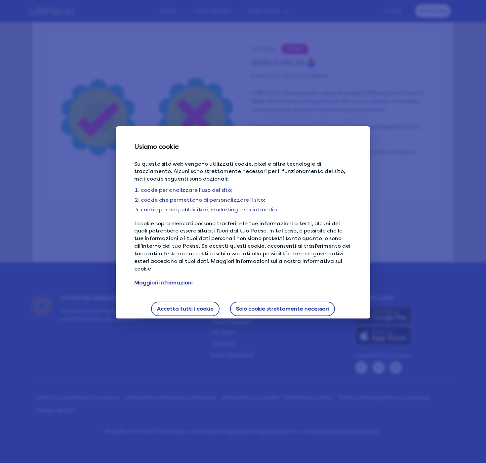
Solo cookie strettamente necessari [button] (282, 309)
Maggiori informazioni (163, 282)
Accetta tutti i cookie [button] (185, 309)
